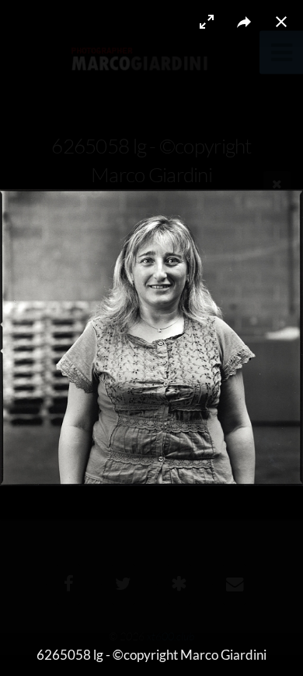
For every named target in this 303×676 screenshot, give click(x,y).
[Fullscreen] (206, 21)
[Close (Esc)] (281, 21)
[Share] (244, 21)
